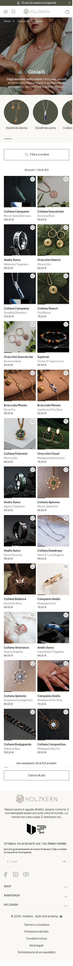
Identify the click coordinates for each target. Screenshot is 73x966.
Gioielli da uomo (45, 128)
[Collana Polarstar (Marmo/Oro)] (19, 426)
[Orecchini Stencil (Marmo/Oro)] (51, 238)
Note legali (35, 931)
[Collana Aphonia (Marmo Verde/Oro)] (51, 473)
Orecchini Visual (47, 445)
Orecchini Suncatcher (18, 351)
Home (7, 21)
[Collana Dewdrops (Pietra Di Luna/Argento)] (51, 520)
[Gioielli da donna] (16, 112)
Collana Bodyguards (17, 727)
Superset (42, 351)
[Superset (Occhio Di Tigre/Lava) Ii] (51, 332)
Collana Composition (50, 727)
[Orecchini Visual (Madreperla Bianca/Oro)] (51, 426)
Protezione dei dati (35, 917)
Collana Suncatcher (49, 210)
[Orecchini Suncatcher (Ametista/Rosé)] (19, 332)
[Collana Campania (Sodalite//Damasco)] (19, 285)
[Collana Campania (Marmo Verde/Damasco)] (19, 191)
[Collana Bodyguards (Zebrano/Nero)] (19, 708)
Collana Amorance (16, 633)
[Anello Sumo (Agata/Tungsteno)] (19, 473)
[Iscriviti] (61, 847)
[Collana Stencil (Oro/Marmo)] (51, 285)
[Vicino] (69, 3)
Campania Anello (47, 586)
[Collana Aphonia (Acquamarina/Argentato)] (19, 661)
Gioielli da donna (16, 128)
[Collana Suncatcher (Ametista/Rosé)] (51, 191)
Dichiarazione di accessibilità (35, 938)
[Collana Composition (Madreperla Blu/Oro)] (51, 708)
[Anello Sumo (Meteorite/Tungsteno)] (19, 238)
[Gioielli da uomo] (45, 112)
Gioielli (39, 21)
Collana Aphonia (47, 492)
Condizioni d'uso (35, 924)
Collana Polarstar (16, 445)
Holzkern (26, 902)
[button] (5, 11)
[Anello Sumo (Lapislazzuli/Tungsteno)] (51, 614)
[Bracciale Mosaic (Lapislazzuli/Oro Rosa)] (51, 379)
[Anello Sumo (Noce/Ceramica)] (19, 520)
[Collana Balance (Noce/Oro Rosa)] (19, 567)
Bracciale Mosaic (15, 398)
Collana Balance (15, 586)
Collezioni (23, 21)
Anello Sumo (12, 257)
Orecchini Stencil (47, 257)
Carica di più (35, 758)
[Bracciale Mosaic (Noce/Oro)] (19, 379)
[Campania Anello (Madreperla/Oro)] (51, 567)
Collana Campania (16, 210)
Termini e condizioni (35, 910)
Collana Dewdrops (48, 539)
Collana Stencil (46, 304)
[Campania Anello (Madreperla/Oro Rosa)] (51, 661)
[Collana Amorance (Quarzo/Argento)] (19, 614)
